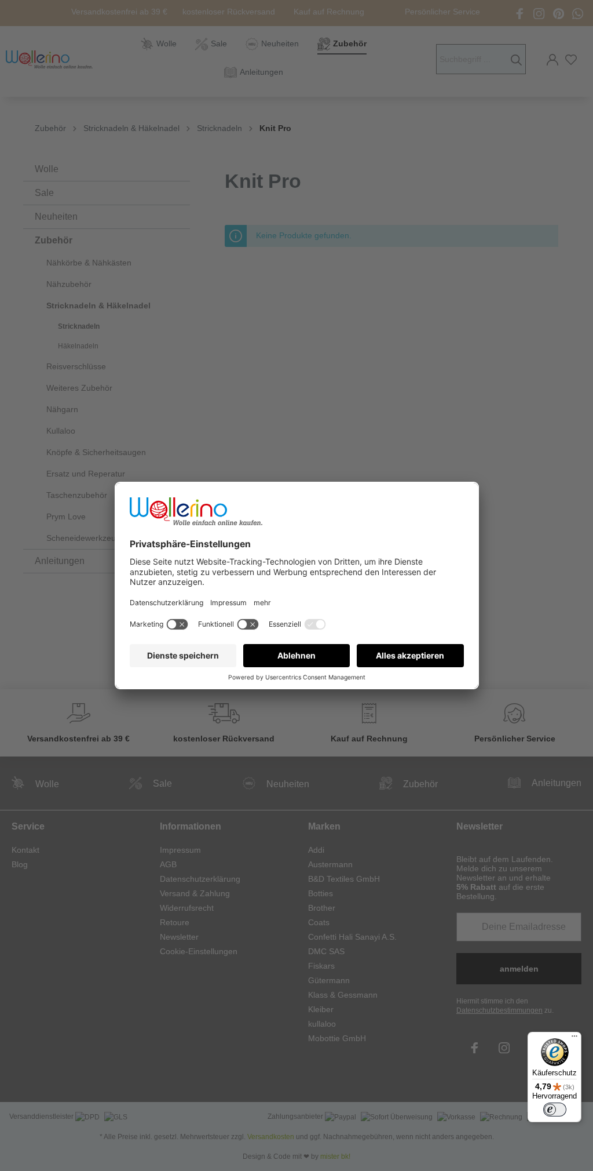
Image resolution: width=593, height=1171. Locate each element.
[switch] (554, 1110)
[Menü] (574, 1039)
